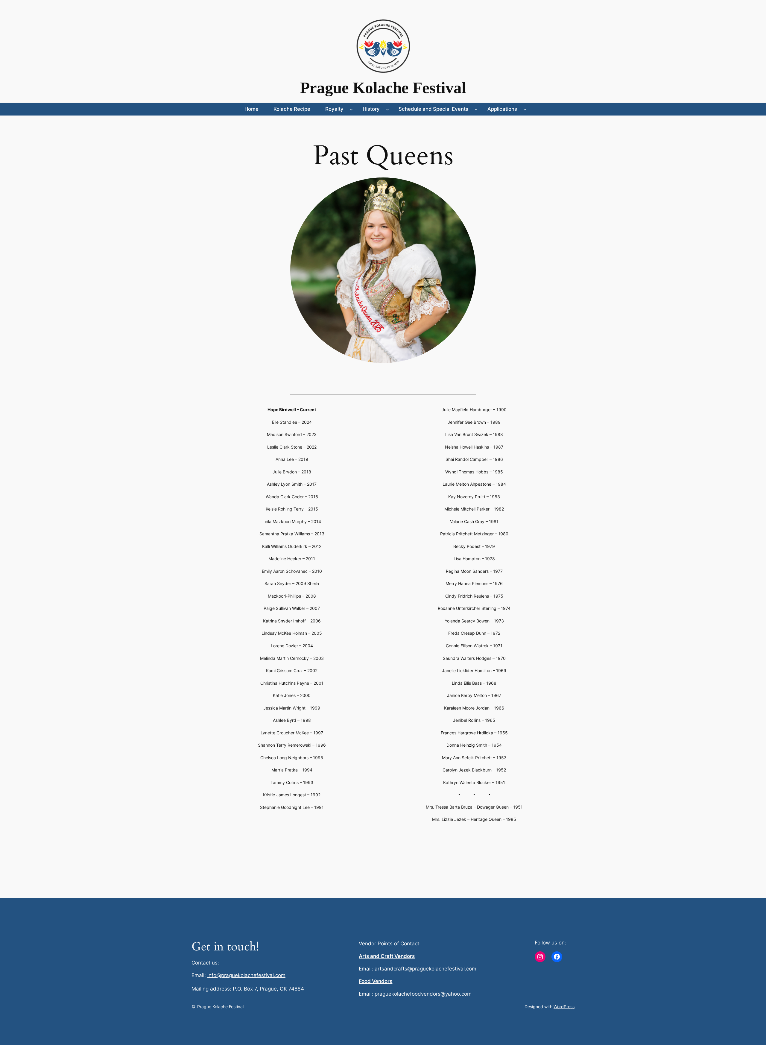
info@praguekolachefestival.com (246, 975)
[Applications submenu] (524, 108)
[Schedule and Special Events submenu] (476, 108)
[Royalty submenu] (351, 108)
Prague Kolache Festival (383, 87)
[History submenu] (387, 108)
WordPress (564, 1006)
